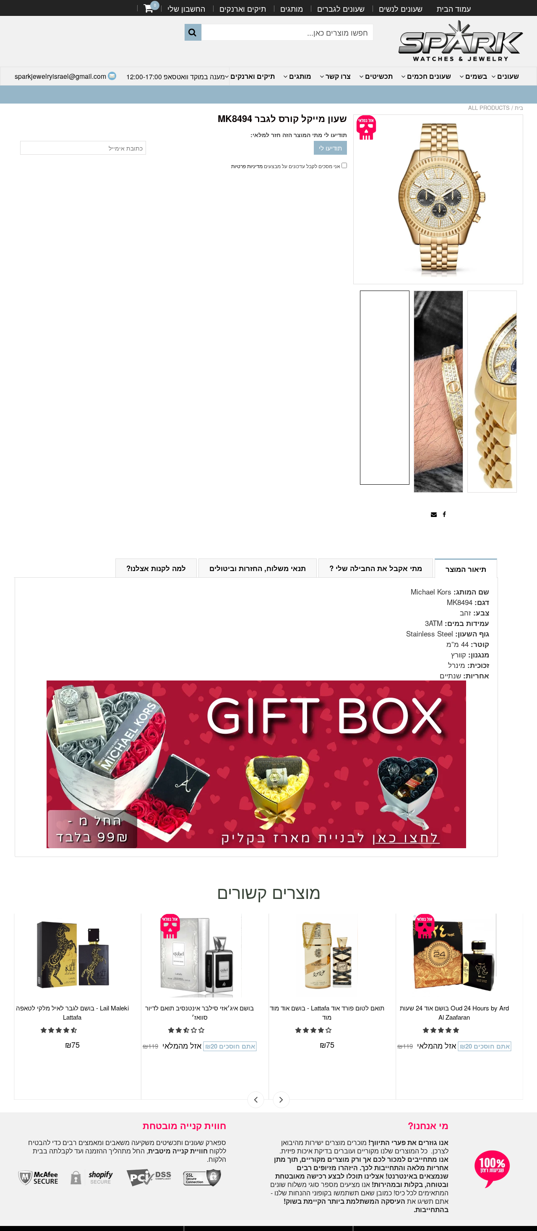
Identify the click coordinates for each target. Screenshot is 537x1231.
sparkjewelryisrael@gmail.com (61, 76)
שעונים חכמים (428, 76)
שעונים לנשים (400, 8)
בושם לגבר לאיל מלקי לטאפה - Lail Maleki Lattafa (72, 1012)
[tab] (466, 567)
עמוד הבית (454, 8)
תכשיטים (378, 76)
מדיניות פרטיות (247, 165)
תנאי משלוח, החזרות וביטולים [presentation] (257, 568)
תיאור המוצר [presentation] (466, 569)
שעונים (507, 76)
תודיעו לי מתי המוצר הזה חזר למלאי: (298, 134)
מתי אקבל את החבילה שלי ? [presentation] (375, 568)
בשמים (475, 76)
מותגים (291, 8)
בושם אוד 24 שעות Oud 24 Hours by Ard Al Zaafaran (454, 1012)
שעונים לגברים (341, 8)
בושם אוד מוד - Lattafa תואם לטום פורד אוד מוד (327, 1012)
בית (519, 108)
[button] (59, 1030)
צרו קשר (337, 76)
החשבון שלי (186, 8)
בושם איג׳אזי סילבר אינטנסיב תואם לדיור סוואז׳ (199, 1012)
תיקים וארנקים (242, 8)
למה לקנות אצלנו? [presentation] (156, 568)
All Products (489, 108)
